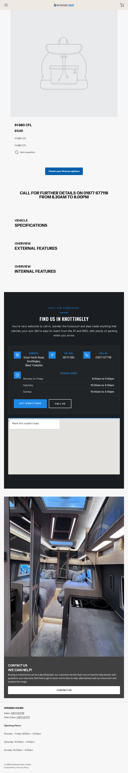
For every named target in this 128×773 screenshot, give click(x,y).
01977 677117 (23, 717)
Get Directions (30, 403)
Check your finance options (64, 171)
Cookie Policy (10, 767)
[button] (7, 5)
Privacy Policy (23, 767)
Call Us (60, 403)
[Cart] (120, 5)
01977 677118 (103, 357)
